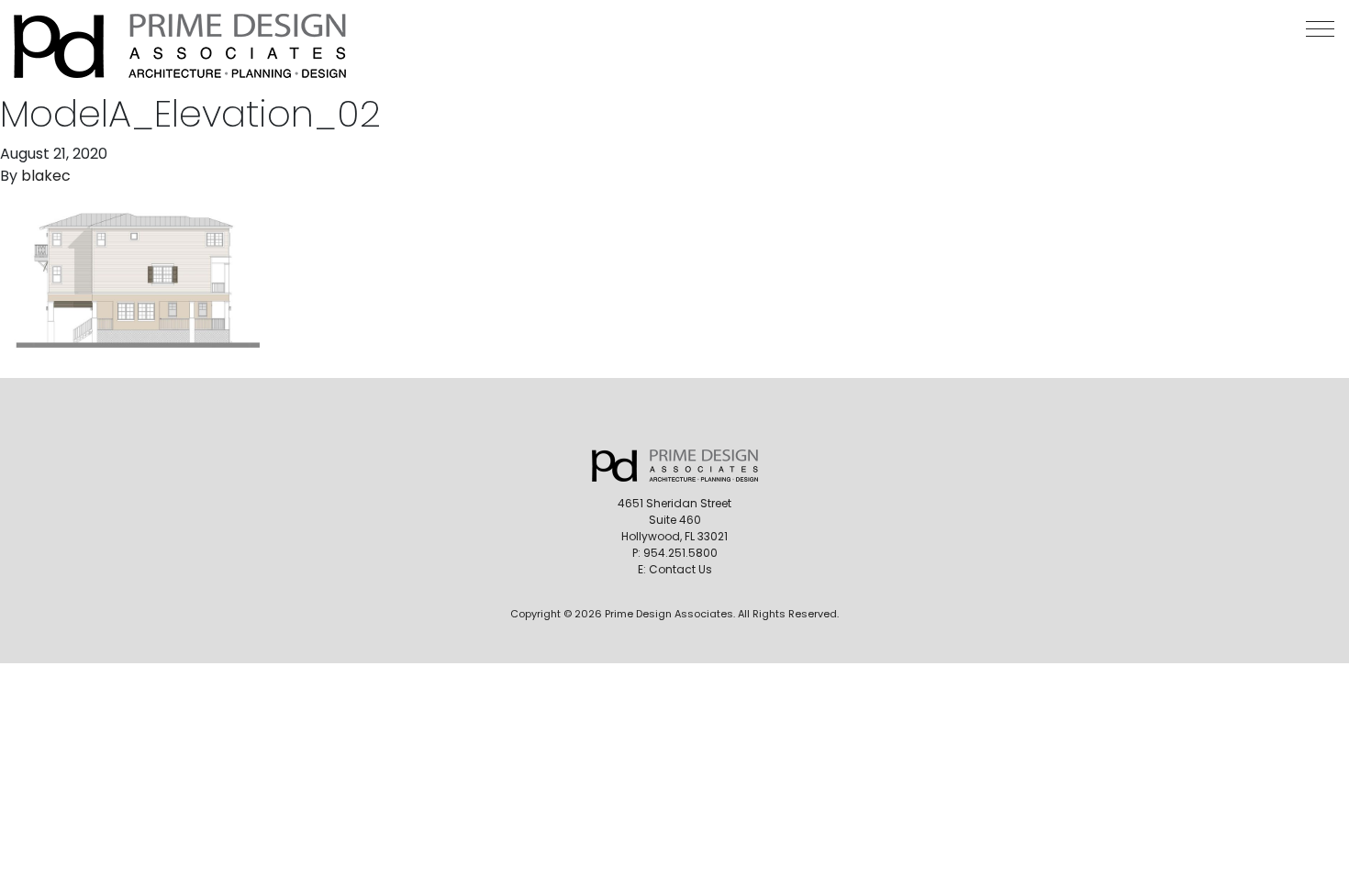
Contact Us (680, 569)
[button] (1320, 29)
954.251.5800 (680, 553)
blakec (46, 175)
